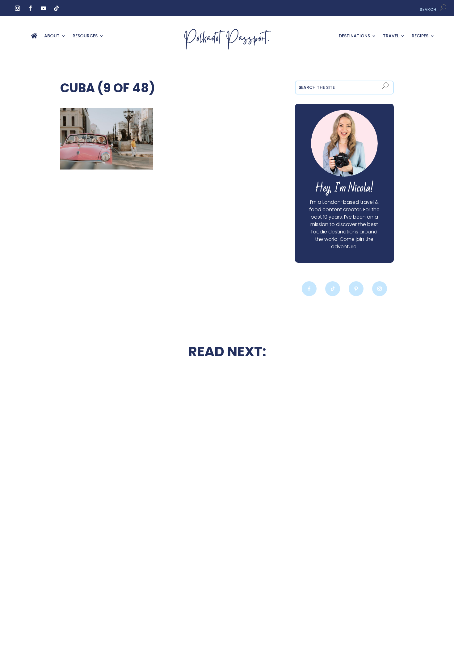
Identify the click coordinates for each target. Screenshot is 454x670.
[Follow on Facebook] (30, 8)
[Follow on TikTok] (56, 8)
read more (109, 474)
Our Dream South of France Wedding (110, 456)
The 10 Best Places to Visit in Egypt (227, 387)
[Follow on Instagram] (17, 8)
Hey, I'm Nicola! (344, 188)
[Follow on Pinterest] (356, 288)
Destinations (354, 36)
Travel (391, 36)
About (52, 36)
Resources (85, 36)
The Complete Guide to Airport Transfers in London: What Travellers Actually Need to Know (344, 463)
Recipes (420, 36)
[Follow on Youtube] (43, 8)
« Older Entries (77, 629)
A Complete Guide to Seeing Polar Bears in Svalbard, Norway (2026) (109, 589)
